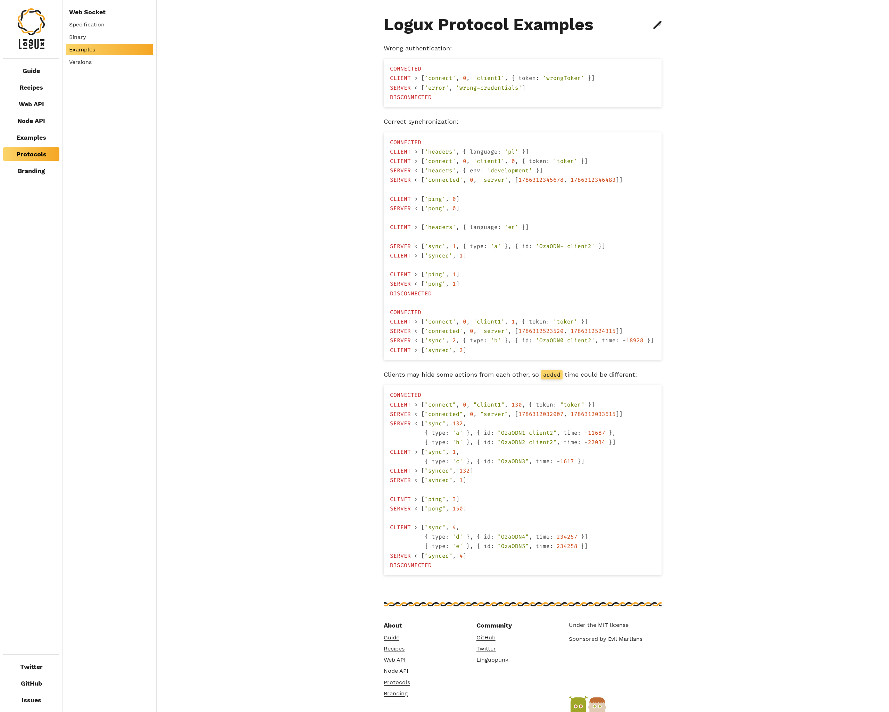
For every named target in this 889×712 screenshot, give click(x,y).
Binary (77, 37)
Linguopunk (492, 659)
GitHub (31, 683)
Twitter (31, 666)
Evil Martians (625, 639)
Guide (31, 70)
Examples (31, 137)
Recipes (31, 87)
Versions (80, 62)
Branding (31, 170)
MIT (603, 625)
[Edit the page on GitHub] (657, 25)
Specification (87, 24)
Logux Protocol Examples (488, 24)
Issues (31, 700)
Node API (31, 120)
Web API (31, 104)
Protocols (397, 682)
